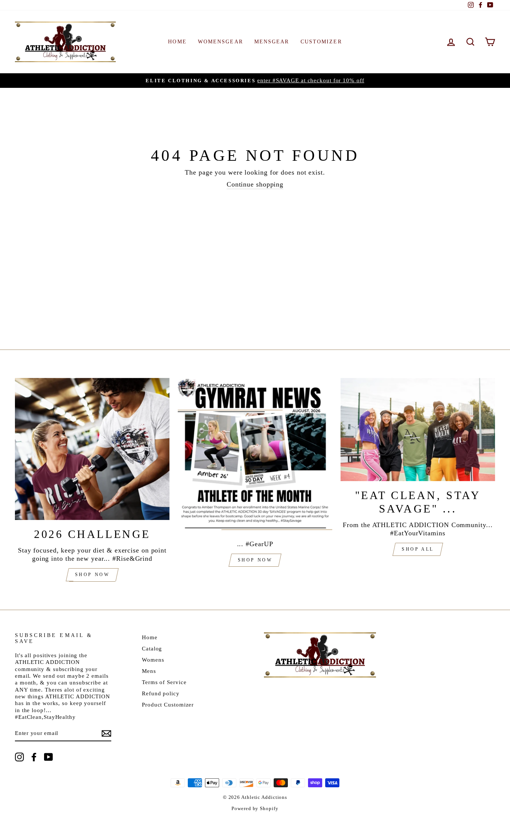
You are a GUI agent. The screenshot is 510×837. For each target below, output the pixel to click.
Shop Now (92, 574)
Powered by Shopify (254, 808)
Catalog (152, 648)
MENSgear (271, 41)
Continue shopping (255, 184)
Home (150, 637)
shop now (255, 560)
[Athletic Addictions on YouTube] (48, 757)
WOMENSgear (220, 41)
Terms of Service (164, 682)
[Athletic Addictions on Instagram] (19, 757)
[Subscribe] (106, 733)
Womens (153, 659)
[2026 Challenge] (92, 449)
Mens (149, 671)
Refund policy (161, 693)
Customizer (321, 41)
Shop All (418, 549)
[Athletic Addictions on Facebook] (33, 757)
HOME (177, 41)
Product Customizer (168, 704)
